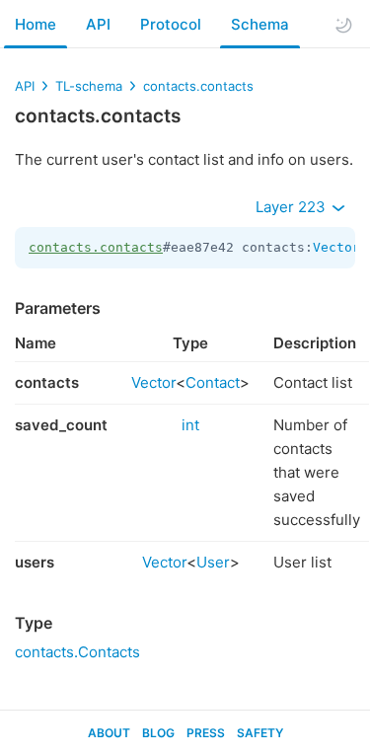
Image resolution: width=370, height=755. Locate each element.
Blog (158, 732)
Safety (260, 732)
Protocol (170, 24)
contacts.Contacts (77, 651)
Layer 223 (293, 206)
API (98, 24)
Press (205, 732)
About (109, 732)
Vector (336, 247)
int (190, 424)
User (213, 562)
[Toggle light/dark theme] (343, 24)
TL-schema (88, 86)
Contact (212, 382)
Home (35, 24)
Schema (260, 24)
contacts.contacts (198, 86)
